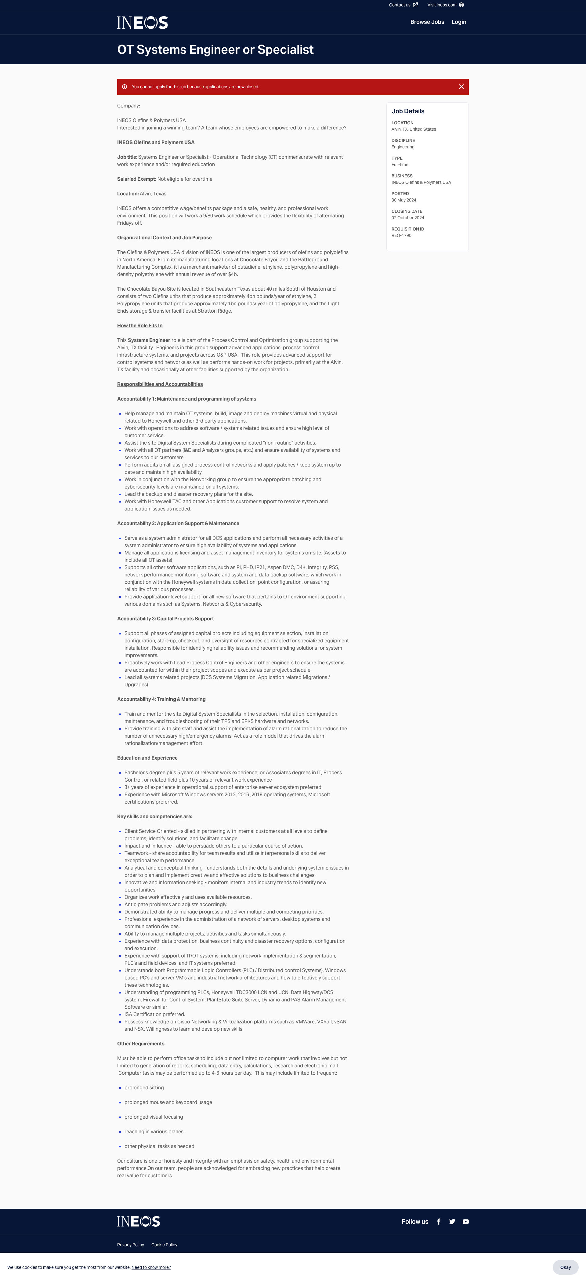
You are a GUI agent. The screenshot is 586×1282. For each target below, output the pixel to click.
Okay (565, 1267)
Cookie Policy (164, 1244)
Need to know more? (151, 1267)
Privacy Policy (130, 1244)
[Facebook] (439, 1221)
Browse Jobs (427, 21)
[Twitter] (452, 1221)
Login (459, 21)
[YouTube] (466, 1221)
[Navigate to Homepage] (142, 22)
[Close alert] (461, 86)
